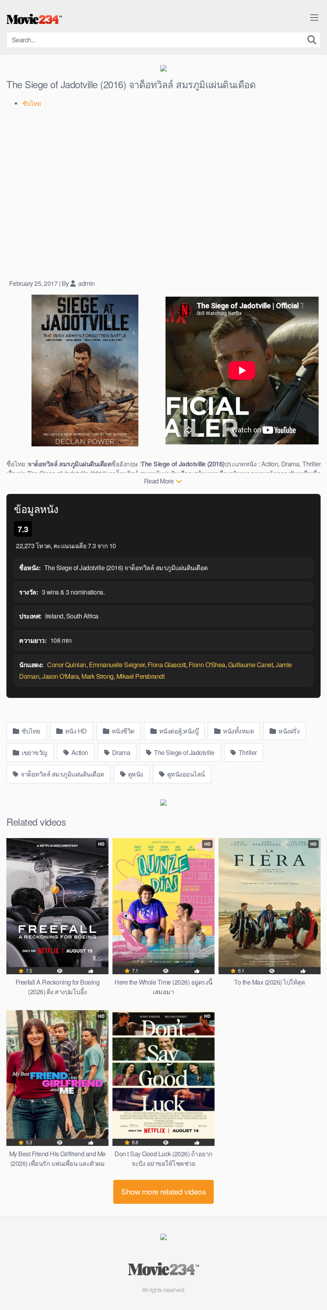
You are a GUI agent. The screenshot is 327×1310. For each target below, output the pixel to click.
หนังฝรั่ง (288, 730)
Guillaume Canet (250, 664)
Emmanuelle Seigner (117, 664)
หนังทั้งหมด (238, 730)
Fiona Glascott (167, 664)
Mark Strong (97, 676)
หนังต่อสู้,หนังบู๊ (178, 730)
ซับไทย (30, 730)
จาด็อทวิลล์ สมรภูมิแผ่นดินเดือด (62, 774)
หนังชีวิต (122, 730)
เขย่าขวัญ (33, 752)
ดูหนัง (134, 774)
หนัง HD (75, 730)
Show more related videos (163, 1191)
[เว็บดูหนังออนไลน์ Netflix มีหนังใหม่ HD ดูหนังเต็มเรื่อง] (34, 19)
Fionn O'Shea (207, 664)
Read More (159, 481)
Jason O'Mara (60, 676)
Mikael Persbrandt (140, 676)
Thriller (247, 752)
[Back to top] (305, 1284)
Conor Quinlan (66, 664)
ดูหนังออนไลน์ (185, 774)
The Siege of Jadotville (184, 752)
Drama (120, 752)
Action (79, 752)
